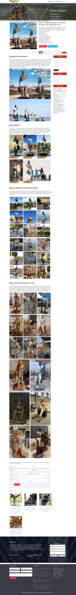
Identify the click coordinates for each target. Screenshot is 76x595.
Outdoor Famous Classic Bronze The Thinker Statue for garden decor (45, 509)
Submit (57, 555)
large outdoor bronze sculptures (24, 563)
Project (24, 4)
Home (11, 4)
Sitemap (52, 592)
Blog (28, 4)
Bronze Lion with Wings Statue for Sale (60, 90)
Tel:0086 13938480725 (58, 572)
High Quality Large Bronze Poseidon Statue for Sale (43, 579)
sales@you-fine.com (53, 1)
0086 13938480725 (61, 1)
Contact (48, 4)
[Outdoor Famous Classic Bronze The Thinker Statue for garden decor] (45, 499)
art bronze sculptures (16, 563)
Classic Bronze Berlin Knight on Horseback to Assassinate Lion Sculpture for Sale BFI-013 (59, 105)
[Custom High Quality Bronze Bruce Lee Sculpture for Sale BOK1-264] (16, 499)
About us (14, 4)
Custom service (40, 4)
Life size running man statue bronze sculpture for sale (31, 509)
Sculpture (19, 4)
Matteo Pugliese (33, 4)
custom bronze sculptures (34, 563)
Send (64, 52)
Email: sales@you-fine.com (58, 568)
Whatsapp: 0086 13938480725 (59, 570)
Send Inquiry (53, 46)
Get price (43, 46)
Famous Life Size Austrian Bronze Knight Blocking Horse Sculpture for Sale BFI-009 (59, 111)
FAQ (45, 4)
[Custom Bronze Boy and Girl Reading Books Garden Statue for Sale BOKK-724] (16, 522)
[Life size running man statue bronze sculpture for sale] (31, 499)
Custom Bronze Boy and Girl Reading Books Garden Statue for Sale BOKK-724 (16, 532)
